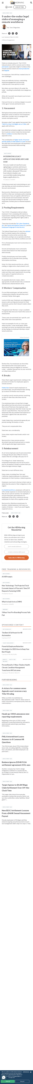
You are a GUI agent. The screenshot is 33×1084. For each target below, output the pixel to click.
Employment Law (7, 13)
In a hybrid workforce (8, 490)
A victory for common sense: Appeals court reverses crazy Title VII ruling (14, 691)
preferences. (26, 1071)
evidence (9, 134)
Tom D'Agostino (15, 27)
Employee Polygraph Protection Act (13, 227)
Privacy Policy (16, 1076)
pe (2, 67)
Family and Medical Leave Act (16, 225)
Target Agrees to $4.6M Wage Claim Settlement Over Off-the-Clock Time (16, 788)
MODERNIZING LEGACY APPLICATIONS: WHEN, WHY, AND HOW (16, 159)
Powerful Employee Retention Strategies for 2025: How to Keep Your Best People (15, 649)
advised (27, 231)
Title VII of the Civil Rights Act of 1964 (14, 124)
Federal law (5, 387)
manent (6, 67)
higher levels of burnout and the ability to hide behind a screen (15, 140)
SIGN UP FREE (19, 7)
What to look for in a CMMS (12, 602)
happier (6, 70)
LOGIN (10, 7)
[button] (3, 1077)
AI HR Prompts (7, 577)
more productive (24, 68)
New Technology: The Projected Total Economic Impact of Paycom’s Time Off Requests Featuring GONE (16, 588)
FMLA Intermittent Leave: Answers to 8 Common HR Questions (13, 739)
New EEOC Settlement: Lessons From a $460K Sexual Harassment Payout (16, 813)
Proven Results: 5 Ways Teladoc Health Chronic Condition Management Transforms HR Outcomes (16, 667)
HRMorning (17, 2)
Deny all (22, 1081)
